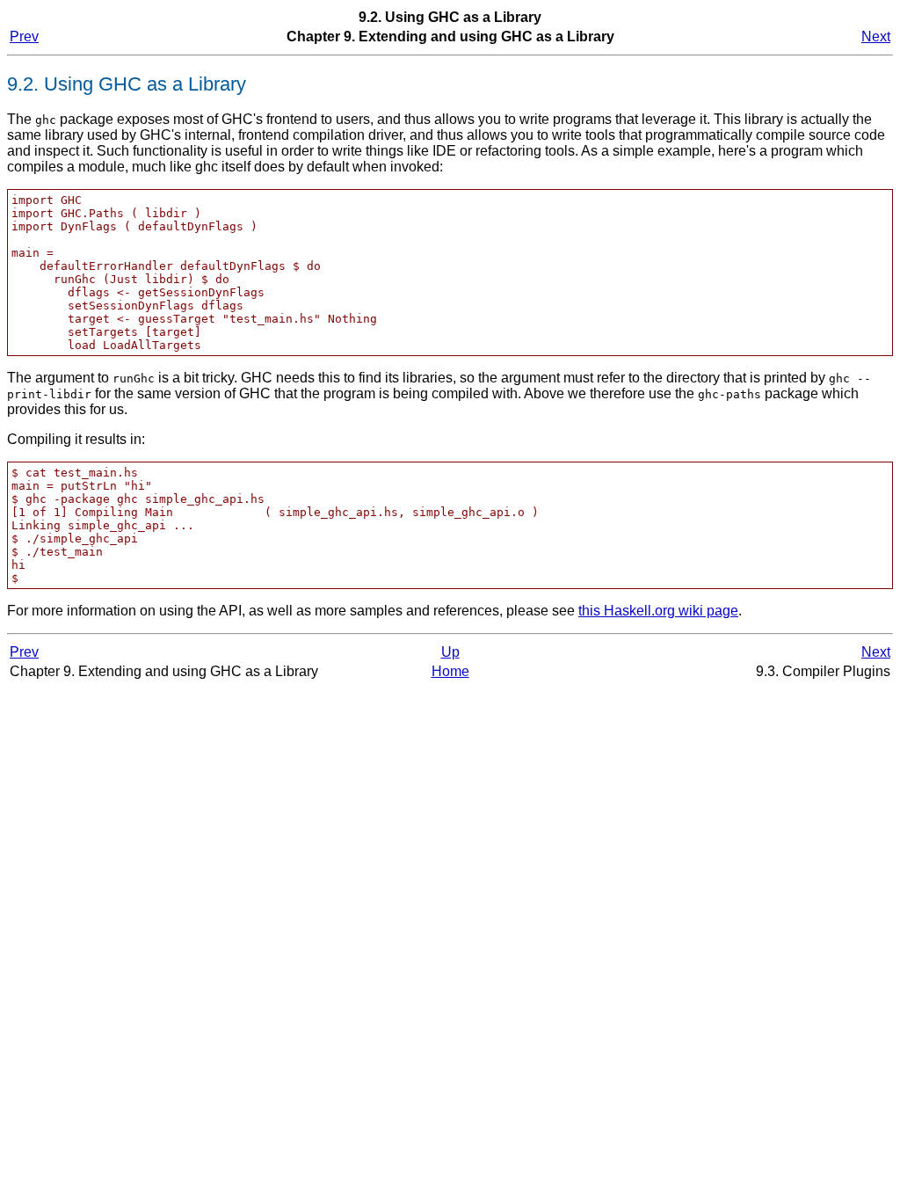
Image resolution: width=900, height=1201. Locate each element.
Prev (24, 36)
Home (450, 671)
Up (450, 651)
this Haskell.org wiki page (658, 610)
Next (875, 36)
